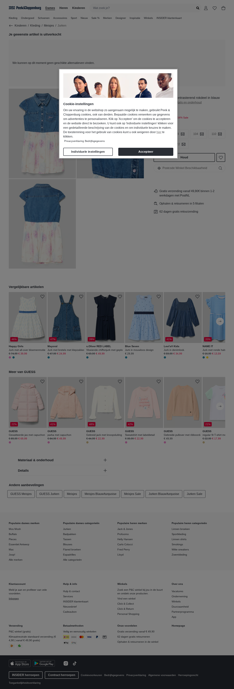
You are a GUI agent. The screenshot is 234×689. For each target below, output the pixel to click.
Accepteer (145, 151)
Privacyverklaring (74, 141)
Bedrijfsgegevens (95, 141)
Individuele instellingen (88, 151)
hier (158, 132)
